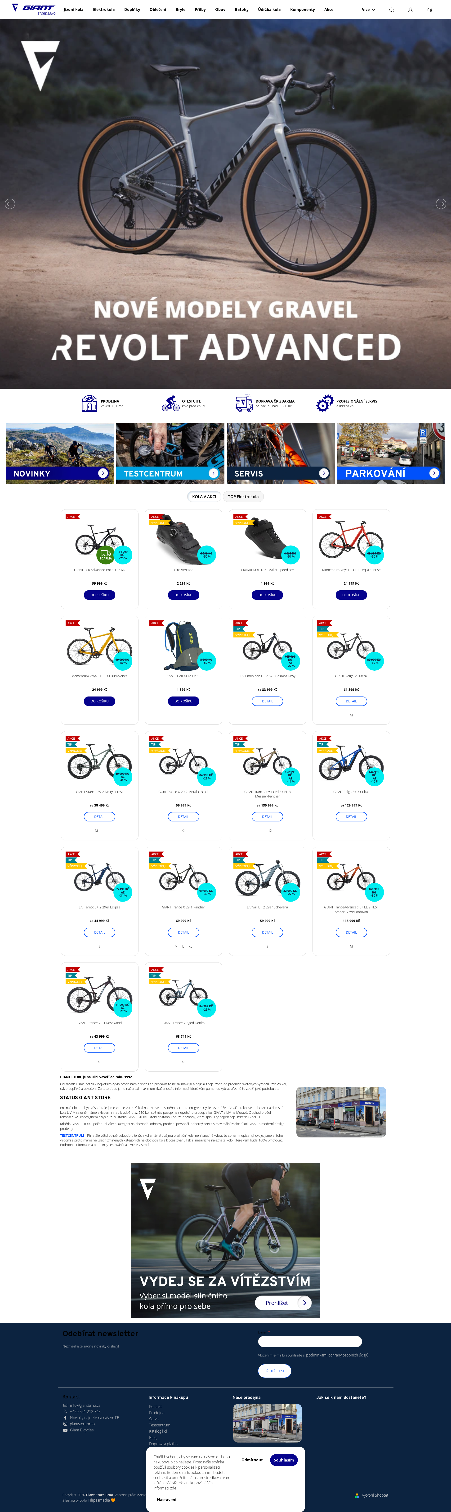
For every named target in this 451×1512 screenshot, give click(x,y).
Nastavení (166, 1499)
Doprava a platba (163, 1443)
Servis (154, 1418)
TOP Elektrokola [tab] (243, 496)
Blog (152, 1437)
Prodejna (156, 1412)
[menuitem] (73, 9)
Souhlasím (284, 1460)
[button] (11, 204)
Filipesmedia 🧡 (102, 1500)
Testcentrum (159, 1425)
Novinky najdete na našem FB (94, 1417)
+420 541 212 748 (85, 1411)
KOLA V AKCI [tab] (204, 496)
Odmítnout (252, 1459)
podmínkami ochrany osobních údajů (337, 1355)
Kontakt (155, 1406)
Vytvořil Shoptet (375, 1495)
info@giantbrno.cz (85, 1405)
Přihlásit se (274, 1371)
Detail (267, 701)
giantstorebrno (82, 1423)
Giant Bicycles (82, 1430)
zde (173, 1488)
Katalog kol (158, 1431)
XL (183, 830)
